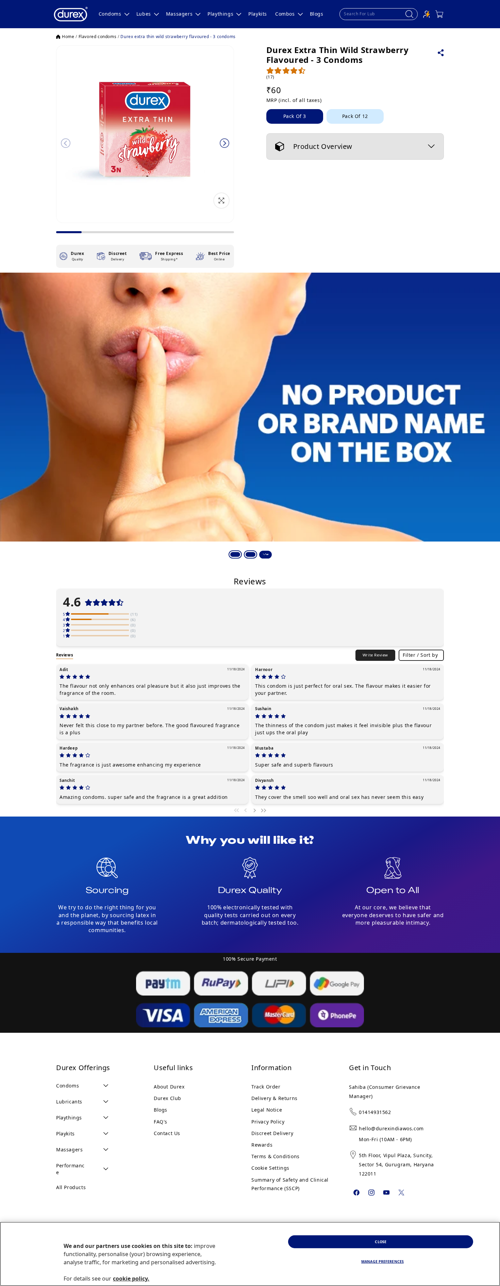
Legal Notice (266, 1110)
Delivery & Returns (274, 1098)
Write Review (375, 654)
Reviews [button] (64, 654)
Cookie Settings (270, 1168)
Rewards (261, 1145)
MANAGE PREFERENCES (382, 1261)
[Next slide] (224, 143)
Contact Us (167, 1133)
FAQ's (160, 1121)
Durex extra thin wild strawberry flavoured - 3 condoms (177, 36)
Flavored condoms (98, 36)
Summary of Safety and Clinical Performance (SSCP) (290, 1184)
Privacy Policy (267, 1121)
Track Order (266, 1086)
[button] (113, 14)
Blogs (160, 1110)
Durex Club (167, 1098)
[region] (250, 1254)
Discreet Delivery (272, 1133)
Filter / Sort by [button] (420, 655)
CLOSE (380, 1241)
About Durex (169, 1086)
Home (68, 36)
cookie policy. (131, 1278)
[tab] (234, 554)
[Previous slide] (65, 143)
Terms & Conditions (275, 1156)
